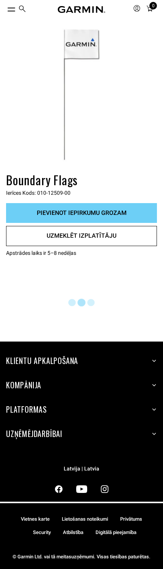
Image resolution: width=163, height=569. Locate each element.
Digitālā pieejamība (116, 532)
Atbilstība (73, 532)
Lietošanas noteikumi (85, 519)
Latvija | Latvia (81, 469)
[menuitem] (22, 9)
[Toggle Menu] (4, 7)
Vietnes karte (35, 519)
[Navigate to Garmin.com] (81, 9)
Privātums (131, 519)
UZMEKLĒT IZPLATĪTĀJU (81, 235)
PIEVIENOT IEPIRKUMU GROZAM (82, 212)
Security (42, 532)
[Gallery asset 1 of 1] (81, 94)
